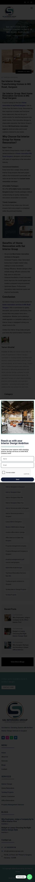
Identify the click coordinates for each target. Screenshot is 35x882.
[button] (32, 402)
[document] (17, 441)
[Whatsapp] (29, 877)
